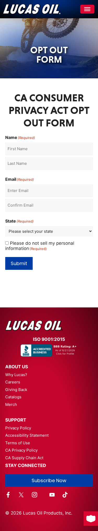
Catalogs (13, 396)
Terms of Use (17, 442)
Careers (12, 382)
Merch (11, 404)
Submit (19, 263)
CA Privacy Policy (21, 450)
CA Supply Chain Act (24, 457)
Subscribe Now (49, 480)
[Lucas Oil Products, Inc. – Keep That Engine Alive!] (31, 9)
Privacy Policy (18, 427)
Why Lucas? (16, 374)
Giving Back (16, 389)
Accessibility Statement (27, 435)
